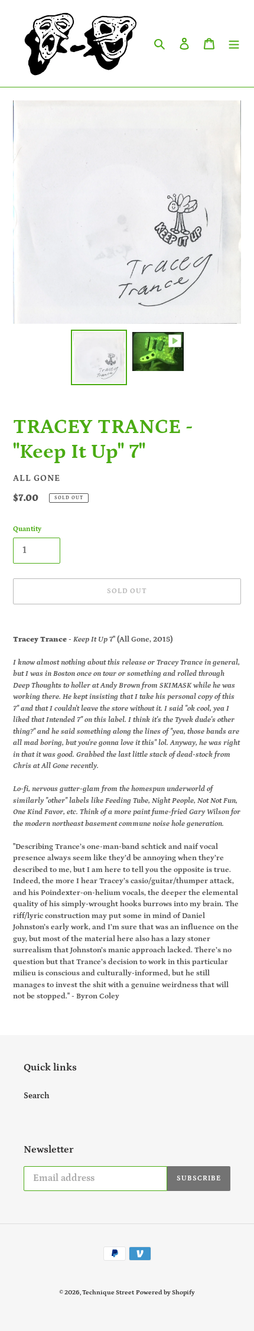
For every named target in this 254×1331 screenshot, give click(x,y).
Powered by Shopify (165, 1292)
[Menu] (234, 43)
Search (37, 1096)
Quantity (27, 529)
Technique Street (108, 1292)
